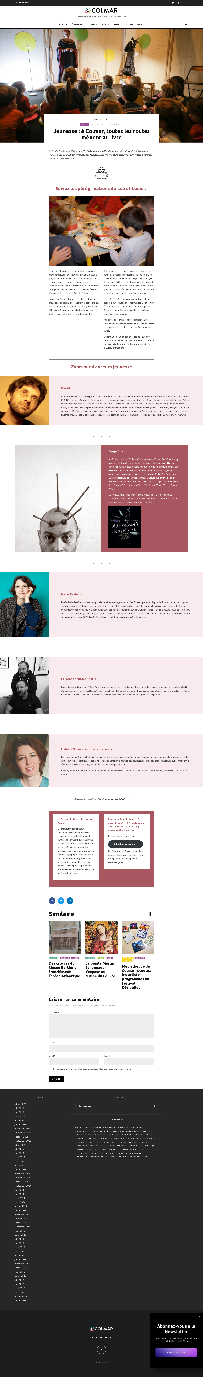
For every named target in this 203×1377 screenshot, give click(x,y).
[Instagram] (179, 2)
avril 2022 (20, 1288)
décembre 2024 (22, 1173)
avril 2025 (20, 1157)
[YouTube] (105, 1337)
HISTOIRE (128, 24)
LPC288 (90, 1146)
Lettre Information (143, 1138)
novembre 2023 (23, 1218)
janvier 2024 (21, 1210)
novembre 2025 (23, 1132)
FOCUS (100, 958)
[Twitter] (173, 2)
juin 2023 (19, 1239)
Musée (80, 1149)
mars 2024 (20, 1202)
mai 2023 (19, 1243)
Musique (151, 1146)
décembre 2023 (22, 1214)
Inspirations (84, 1138)
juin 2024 (19, 1190)
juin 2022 (19, 1280)
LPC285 (133, 1142)
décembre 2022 (22, 1263)
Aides (80, 1127)
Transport (108, 1153)
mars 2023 (20, 1251)
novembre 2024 (23, 1177)
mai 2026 (19, 1112)
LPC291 (122, 1146)
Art (141, 1127)
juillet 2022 (20, 1276)
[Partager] (52, 900)
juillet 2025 (20, 1145)
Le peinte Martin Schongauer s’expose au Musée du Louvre (100, 969)
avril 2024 (20, 1198)
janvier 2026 (21, 1124)
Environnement (98, 1135)
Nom (51, 1043)
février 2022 (21, 1296)
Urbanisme (136, 1153)
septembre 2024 (23, 1186)
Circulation (84, 1131)
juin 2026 (19, 1108)
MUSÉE (75, 958)
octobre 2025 (22, 1137)
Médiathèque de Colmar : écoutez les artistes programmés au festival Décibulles (136, 977)
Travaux (122, 1153)
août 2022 (20, 1272)
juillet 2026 (20, 1104)
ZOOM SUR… (83, 1157)
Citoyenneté (101, 1131)
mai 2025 (19, 1153)
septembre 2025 (23, 1141)
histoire (115, 1135)
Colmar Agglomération (124, 1131)
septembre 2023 (23, 1227)
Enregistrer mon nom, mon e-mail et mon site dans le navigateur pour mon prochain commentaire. (92, 1069)
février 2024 (21, 1206)
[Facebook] (167, 2)
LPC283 (112, 1142)
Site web (107, 1056)
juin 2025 (19, 1149)
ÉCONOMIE (77, 24)
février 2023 (21, 1255)
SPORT (117, 24)
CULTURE (105, 24)
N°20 (89, 1149)
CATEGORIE (128, 958)
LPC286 (143, 1142)
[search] (154, 1106)
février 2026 (21, 1120)
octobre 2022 (22, 1267)
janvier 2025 (21, 1169)
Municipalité (136, 1146)
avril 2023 (20, 1247)
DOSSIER (90, 24)
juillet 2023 (20, 1235)
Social (143, 1149)
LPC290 (111, 1146)
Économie (97, 1157)
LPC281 (91, 1142)
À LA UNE (63, 24)
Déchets (81, 1135)
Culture (146, 1131)
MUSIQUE (127, 961)
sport (95, 1153)
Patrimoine (109, 1149)
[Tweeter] (61, 900)
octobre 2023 (22, 1223)
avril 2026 (20, 1116)
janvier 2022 (21, 1300)
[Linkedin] (185, 2)
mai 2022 (19, 1284)
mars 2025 (20, 1161)
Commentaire (54, 1012)
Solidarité (83, 1153)
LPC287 (80, 1146)
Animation (111, 1127)
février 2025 (21, 1165)
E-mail (52, 1056)
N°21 (97, 1149)
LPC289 (101, 1146)
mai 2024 (19, 1194)
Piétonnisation (127, 1149)
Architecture (127, 1127)
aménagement (94, 1127)
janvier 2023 (21, 1259)
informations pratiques (137, 1135)
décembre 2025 (22, 1128)
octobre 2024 (22, 1182)
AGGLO (140, 24)
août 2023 (20, 1231)
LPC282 (101, 1142)
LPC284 (122, 1142)
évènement (141, 1157)
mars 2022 (20, 1292)
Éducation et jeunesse (119, 1157)
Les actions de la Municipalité (111, 1138)
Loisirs (81, 1142)
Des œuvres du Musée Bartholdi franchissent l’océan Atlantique (64, 969)
